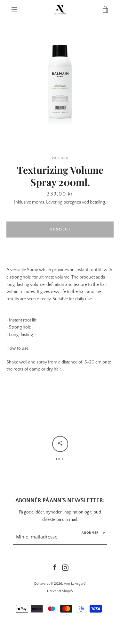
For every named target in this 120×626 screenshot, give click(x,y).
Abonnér (90, 533)
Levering (54, 202)
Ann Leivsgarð (74, 584)
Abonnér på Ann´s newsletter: (60, 500)
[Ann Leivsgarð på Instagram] (65, 567)
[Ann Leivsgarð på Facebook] (55, 567)
